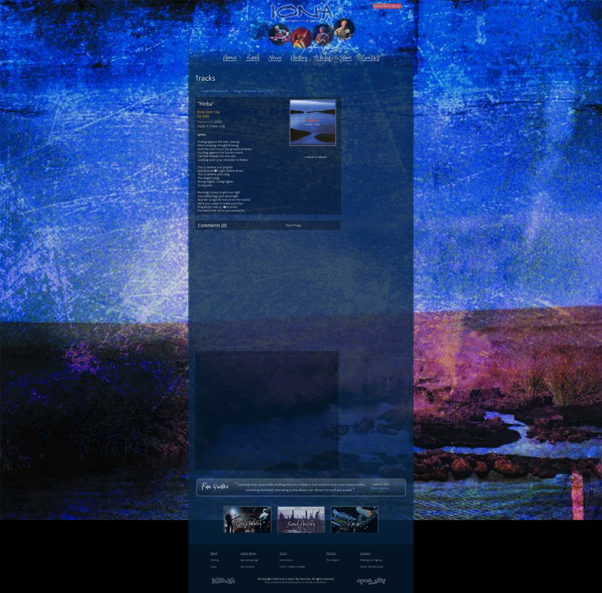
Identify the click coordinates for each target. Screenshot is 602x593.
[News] (275, 56)
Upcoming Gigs (249, 559)
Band (214, 553)
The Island (332, 559)
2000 (218, 122)
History (215, 559)
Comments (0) (212, 225)
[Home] (230, 56)
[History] (299, 56)
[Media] (323, 56)
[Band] (252, 56)
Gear (214, 566)
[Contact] (370, 56)
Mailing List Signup (371, 559)
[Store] (346, 56)
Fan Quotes (247, 566)
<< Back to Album (315, 157)
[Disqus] (301, 289)
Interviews (286, 559)
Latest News (248, 553)
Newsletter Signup (388, 6)
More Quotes (380, 488)
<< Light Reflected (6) (214, 91)
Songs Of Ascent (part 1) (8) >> (254, 91)
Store (283, 553)
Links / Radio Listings (292, 566)
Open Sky (213, 112)
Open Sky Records (371, 566)
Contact (365, 553)
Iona (205, 116)
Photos (331, 553)
